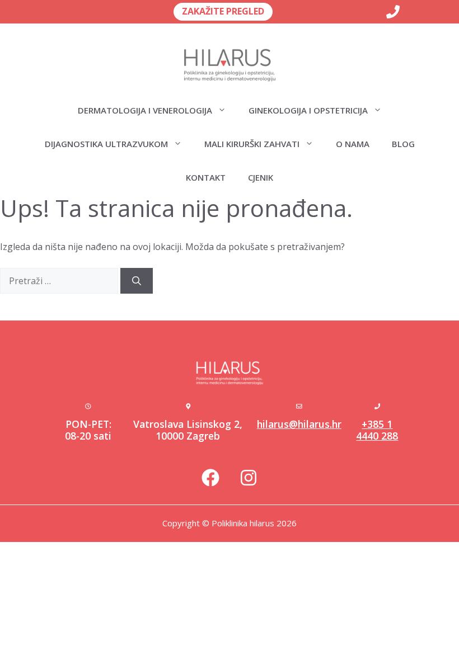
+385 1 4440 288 (377, 429)
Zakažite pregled (223, 11)
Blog (403, 143)
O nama (352, 143)
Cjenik (260, 177)
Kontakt (206, 177)
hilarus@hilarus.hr (299, 424)
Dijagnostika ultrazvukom (106, 143)
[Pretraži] (136, 281)
